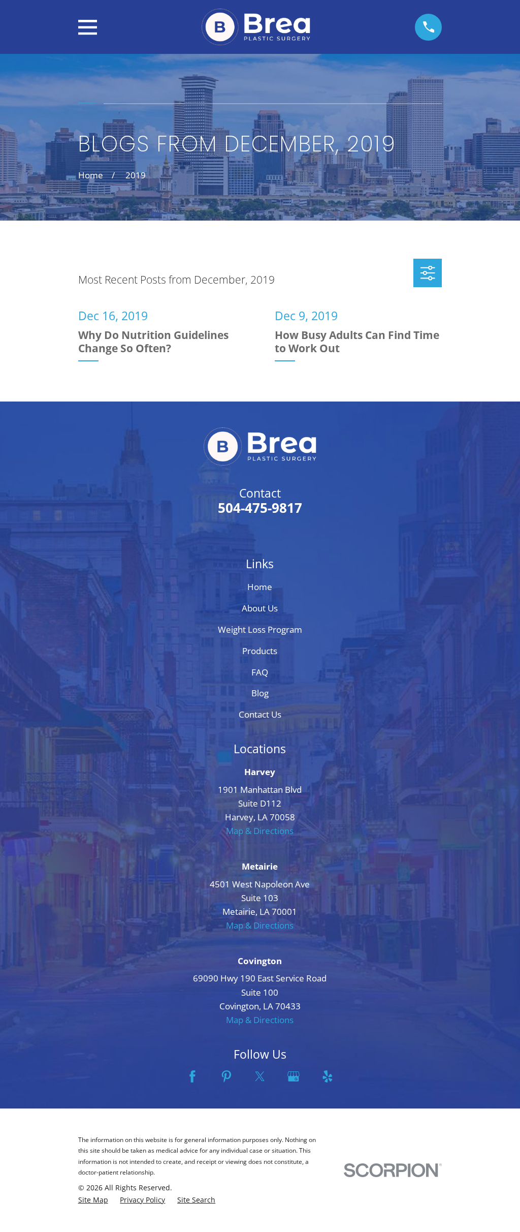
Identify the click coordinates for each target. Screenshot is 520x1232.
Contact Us (260, 714)
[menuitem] (93, 1200)
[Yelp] (327, 1076)
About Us (260, 608)
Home (259, 587)
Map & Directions (260, 831)
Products (259, 651)
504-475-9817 (260, 507)
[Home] (256, 27)
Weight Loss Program (260, 629)
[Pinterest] (226, 1076)
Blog (260, 693)
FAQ (259, 672)
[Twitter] (260, 1076)
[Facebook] (192, 1076)
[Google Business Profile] (293, 1076)
